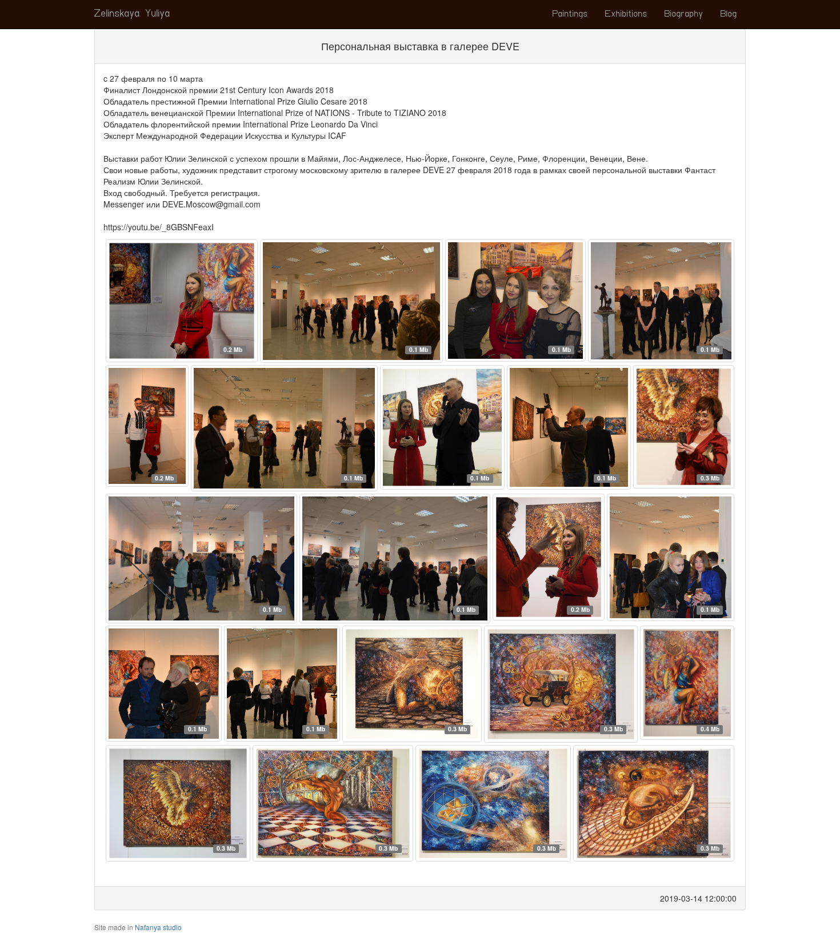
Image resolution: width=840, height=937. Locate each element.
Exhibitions (626, 14)
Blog (729, 14)
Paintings (570, 14)
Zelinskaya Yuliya (132, 14)
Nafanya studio (158, 927)
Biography (684, 14)
